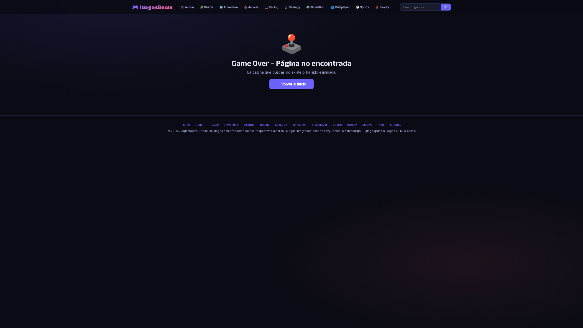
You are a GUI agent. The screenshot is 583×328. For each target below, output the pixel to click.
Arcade (249, 124)
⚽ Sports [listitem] (362, 7)
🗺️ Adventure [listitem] (228, 7)
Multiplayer (319, 124)
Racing (265, 124)
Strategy (281, 124)
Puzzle (214, 124)
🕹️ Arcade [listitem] (251, 7)
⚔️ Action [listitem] (187, 7)
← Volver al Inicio (291, 84)
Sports (337, 124)
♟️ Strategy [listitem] (292, 7)
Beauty (352, 124)
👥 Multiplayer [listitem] (340, 7)
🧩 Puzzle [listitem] (206, 7)
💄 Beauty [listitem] (382, 7)
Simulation (299, 124)
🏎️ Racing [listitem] (271, 7)
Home (186, 124)
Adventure (231, 124)
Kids (382, 124)
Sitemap (395, 124)
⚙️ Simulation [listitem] (315, 7)
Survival (367, 124)
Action (199, 124)
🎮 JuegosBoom (152, 7)
